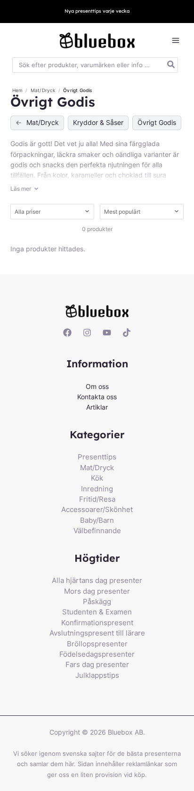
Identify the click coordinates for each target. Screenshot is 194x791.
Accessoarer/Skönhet (97, 509)
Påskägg (97, 601)
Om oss (97, 386)
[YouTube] (107, 332)
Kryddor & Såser (98, 122)
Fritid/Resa (97, 499)
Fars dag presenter (97, 664)
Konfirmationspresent (97, 622)
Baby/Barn (97, 520)
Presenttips (97, 456)
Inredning (97, 488)
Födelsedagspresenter (97, 654)
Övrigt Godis (156, 122)
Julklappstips (97, 675)
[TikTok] (126, 332)
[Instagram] (87, 332)
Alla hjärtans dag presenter (97, 580)
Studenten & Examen (97, 611)
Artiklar (97, 407)
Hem (17, 90)
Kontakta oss (97, 397)
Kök (97, 477)
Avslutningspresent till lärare (97, 632)
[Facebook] (67, 332)
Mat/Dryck (44, 90)
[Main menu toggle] (175, 40)
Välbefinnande (97, 530)
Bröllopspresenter (97, 643)
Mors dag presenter (97, 591)
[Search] (171, 65)
